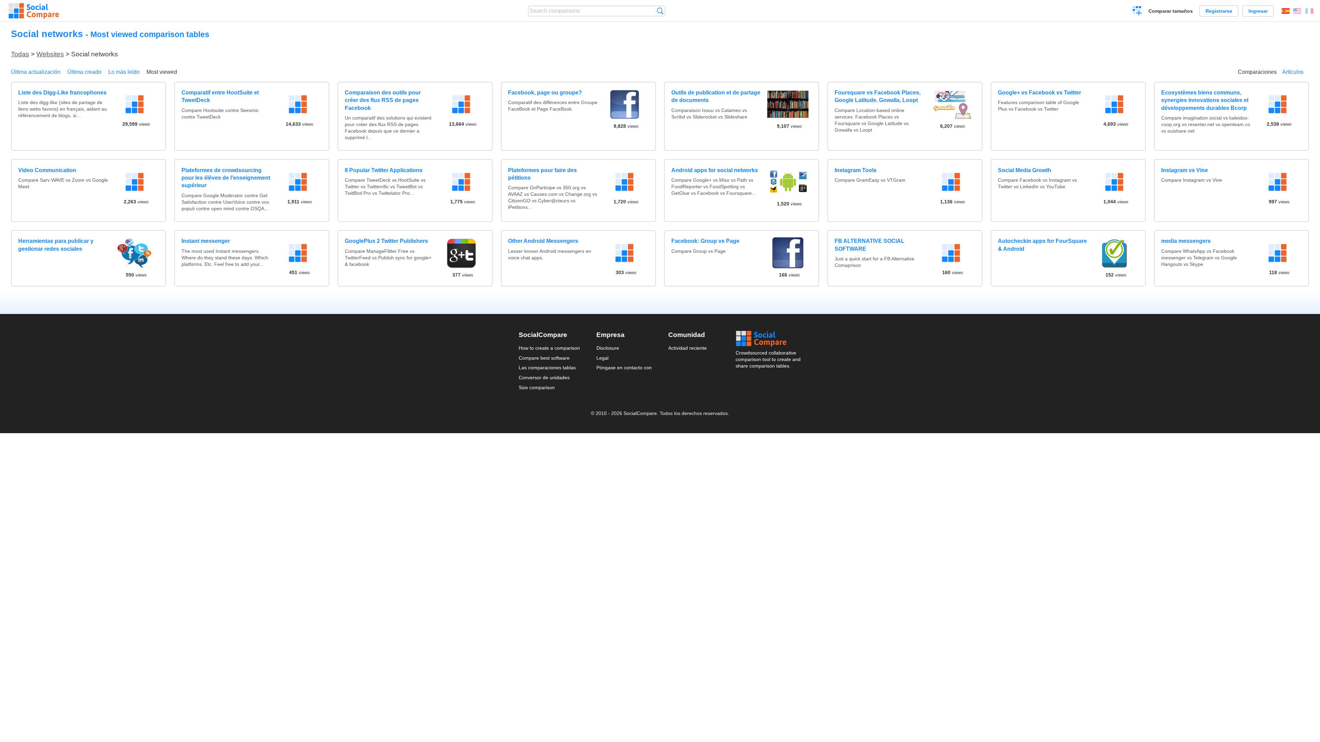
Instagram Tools (856, 170)
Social (769, 338)
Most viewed (161, 72)
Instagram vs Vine (1184, 170)
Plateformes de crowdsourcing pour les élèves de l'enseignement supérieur (226, 178)
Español (1286, 11)
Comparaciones (1257, 72)
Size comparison (537, 387)
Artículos (1293, 72)
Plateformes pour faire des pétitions (542, 174)
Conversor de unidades (544, 377)
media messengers (1186, 241)
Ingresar (1258, 11)
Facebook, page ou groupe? (545, 92)
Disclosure (607, 348)
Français (1309, 11)
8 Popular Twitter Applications (383, 170)
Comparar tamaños (1170, 11)
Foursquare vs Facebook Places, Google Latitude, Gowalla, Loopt (878, 96)
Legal (602, 358)
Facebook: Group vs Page (705, 241)
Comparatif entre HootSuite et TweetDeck (220, 96)
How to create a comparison (549, 348)
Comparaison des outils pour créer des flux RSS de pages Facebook (383, 100)
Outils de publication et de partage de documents (715, 96)
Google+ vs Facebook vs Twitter (1039, 92)
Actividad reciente (687, 348)
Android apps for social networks (714, 170)
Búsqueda (660, 11)
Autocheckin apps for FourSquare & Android (1042, 244)
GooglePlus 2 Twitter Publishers (386, 241)
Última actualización (35, 72)
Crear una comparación (1137, 11)
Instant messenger (206, 241)
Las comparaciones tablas (547, 367)
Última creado (84, 72)
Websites (50, 54)
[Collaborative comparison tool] (34, 11)
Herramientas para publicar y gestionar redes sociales (56, 244)
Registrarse (1219, 11)
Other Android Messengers (543, 241)
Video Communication (47, 170)
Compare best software (544, 358)
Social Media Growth (1024, 170)
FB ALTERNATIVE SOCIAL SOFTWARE (869, 244)
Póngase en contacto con (624, 367)
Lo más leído (124, 72)
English (1297, 11)
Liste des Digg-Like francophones (62, 92)
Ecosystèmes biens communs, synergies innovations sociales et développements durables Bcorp (1204, 100)
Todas (20, 54)
